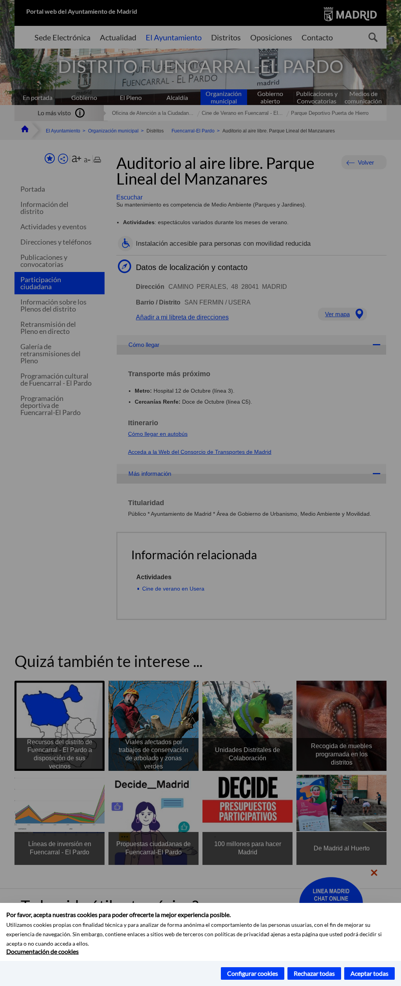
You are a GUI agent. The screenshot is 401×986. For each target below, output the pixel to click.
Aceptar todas (369, 973)
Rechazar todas (314, 973)
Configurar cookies (252, 973)
